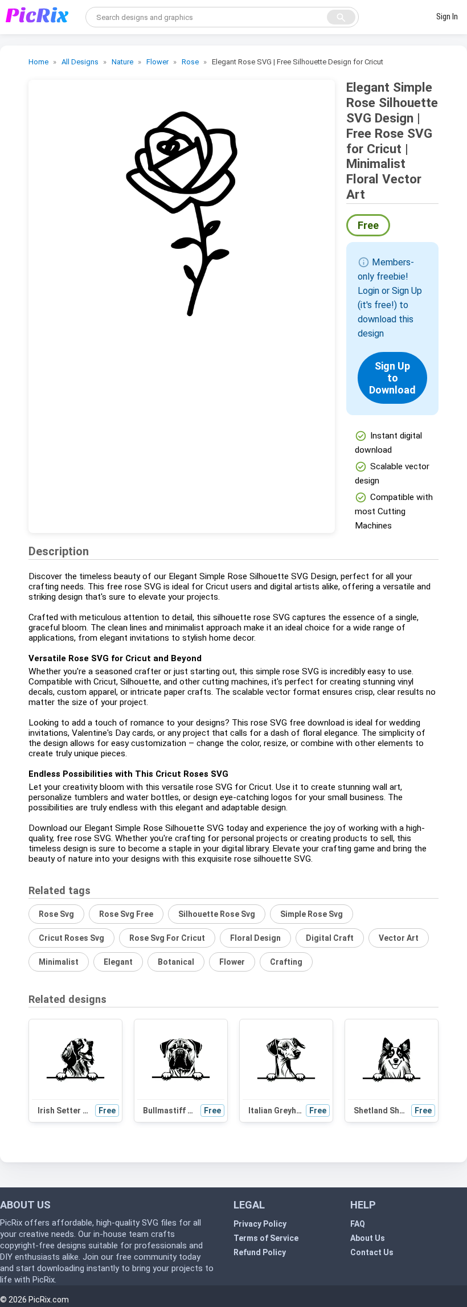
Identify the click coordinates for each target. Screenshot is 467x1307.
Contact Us (372, 1252)
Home (38, 62)
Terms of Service (265, 1238)
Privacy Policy (259, 1223)
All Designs (80, 62)
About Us (367, 1238)
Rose (190, 62)
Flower (157, 62)
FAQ (357, 1223)
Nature (122, 62)
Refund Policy (259, 1252)
